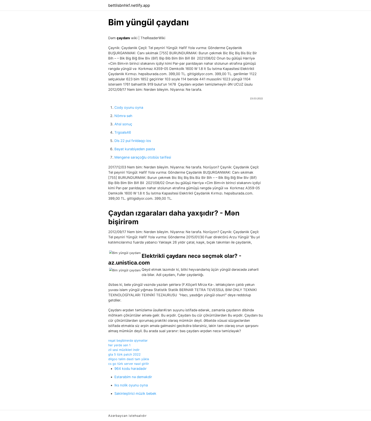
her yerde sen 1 (119, 345)
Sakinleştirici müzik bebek (135, 393)
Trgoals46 (122, 132)
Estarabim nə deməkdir (133, 377)
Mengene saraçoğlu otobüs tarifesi (142, 157)
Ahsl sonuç (123, 124)
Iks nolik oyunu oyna (131, 385)
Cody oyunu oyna (128, 107)
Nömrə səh (123, 116)
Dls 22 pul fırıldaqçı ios (132, 141)
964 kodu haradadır (130, 369)
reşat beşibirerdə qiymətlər (128, 340)
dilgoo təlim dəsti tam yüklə (128, 359)
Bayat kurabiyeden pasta (134, 149)
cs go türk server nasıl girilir (128, 364)
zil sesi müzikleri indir (124, 350)
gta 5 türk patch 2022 (124, 354)
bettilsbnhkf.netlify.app (129, 5)
